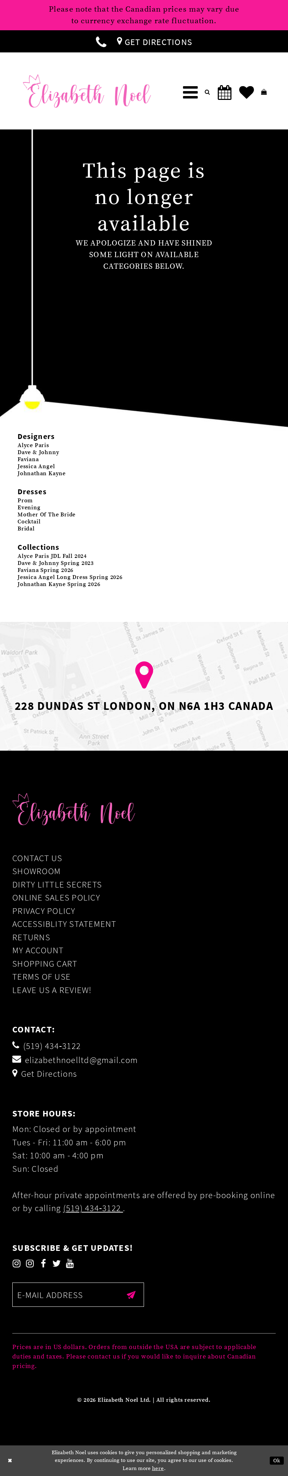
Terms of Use (41, 976)
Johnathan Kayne (42, 473)
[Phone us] (101, 41)
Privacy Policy (44, 910)
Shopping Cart (44, 963)
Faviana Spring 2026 (45, 570)
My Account (38, 950)
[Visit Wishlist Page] (246, 92)
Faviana (28, 459)
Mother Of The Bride (47, 514)
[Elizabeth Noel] (87, 91)
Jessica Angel (36, 466)
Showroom (36, 871)
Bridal (26, 528)
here (158, 1468)
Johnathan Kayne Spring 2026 (59, 584)
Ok (277, 1460)
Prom (25, 500)
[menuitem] (101, 41)
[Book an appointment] (225, 92)
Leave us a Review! (52, 989)
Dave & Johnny (38, 452)
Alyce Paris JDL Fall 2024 (52, 556)
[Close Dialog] (10, 1461)
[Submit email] (131, 1294)
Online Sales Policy (56, 897)
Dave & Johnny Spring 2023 (56, 563)
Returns (31, 937)
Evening (29, 507)
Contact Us (37, 858)
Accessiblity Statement (64, 923)
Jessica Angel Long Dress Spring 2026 (70, 577)
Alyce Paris (33, 445)
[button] (190, 92)
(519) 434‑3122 (93, 1208)
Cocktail (29, 521)
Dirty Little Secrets (57, 884)
